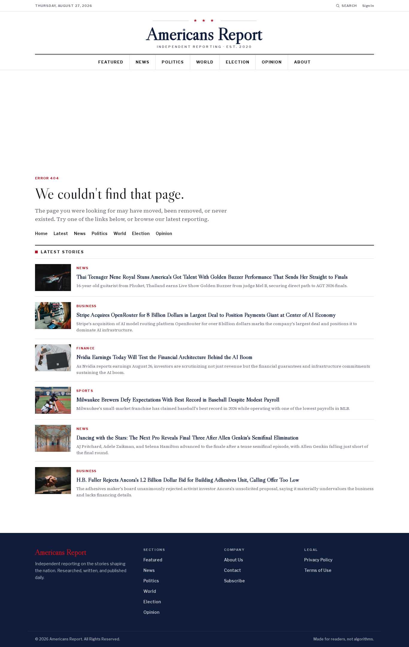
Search (349, 6)
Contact (232, 570)
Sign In (368, 6)
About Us (233, 559)
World (204, 62)
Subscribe (234, 580)
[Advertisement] (204, 115)
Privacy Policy (318, 559)
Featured (110, 62)
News (142, 62)
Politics (173, 62)
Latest (61, 233)
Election (237, 62)
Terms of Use (317, 570)
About (302, 62)
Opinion (272, 62)
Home (41, 233)
